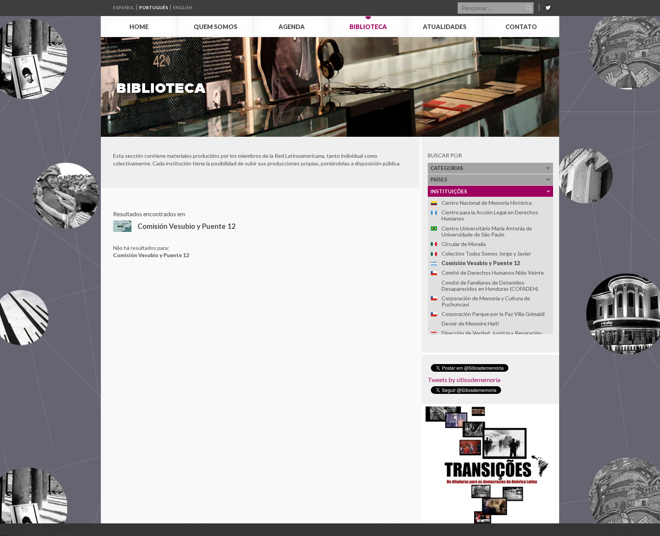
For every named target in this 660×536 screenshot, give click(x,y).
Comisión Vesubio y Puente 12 (481, 263)
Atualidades (444, 26)
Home (139, 26)
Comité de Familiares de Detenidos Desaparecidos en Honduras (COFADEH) (490, 285)
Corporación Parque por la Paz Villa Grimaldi (493, 314)
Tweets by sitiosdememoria (464, 379)
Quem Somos (215, 26)
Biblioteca (368, 26)
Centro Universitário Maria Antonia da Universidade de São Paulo (487, 231)
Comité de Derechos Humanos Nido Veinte (493, 272)
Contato (521, 26)
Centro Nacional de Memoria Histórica (487, 202)
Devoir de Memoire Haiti (470, 323)
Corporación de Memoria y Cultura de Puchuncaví (486, 301)
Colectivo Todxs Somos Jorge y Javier (486, 253)
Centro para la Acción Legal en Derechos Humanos (490, 215)
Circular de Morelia (464, 244)
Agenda (291, 26)
